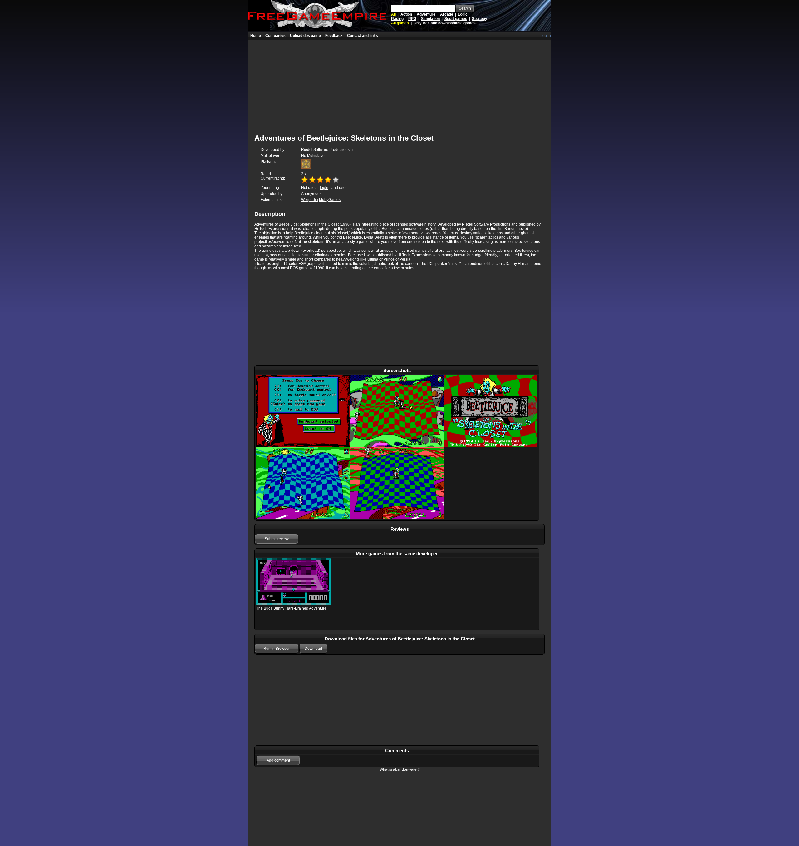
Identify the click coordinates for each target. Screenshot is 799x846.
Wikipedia (309, 199)
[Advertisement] (399, 84)
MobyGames (330, 199)
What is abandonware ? (400, 769)
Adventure (426, 14)
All (393, 14)
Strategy (479, 19)
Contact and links (362, 35)
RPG (412, 19)
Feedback (334, 35)
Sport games (455, 19)
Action (406, 14)
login (324, 188)
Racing (397, 19)
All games (400, 23)
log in (546, 35)
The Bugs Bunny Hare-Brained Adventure (291, 608)
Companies (275, 35)
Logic (463, 14)
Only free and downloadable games (445, 23)
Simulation (430, 19)
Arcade (446, 14)
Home (255, 35)
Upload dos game (305, 35)
